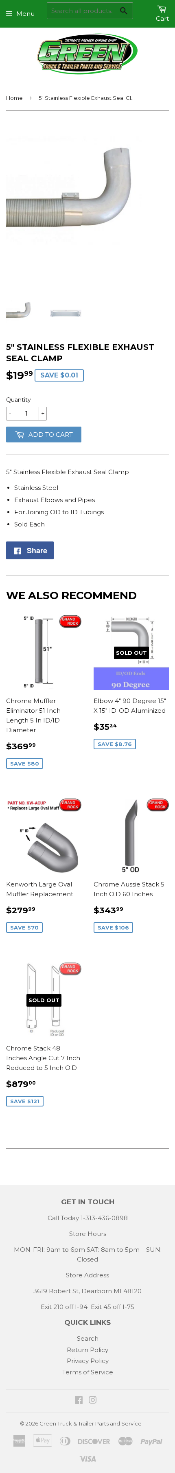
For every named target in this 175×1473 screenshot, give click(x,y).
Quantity (18, 399)
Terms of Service (87, 1372)
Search (87, 1338)
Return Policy (87, 1350)
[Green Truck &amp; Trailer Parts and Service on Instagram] (93, 1401)
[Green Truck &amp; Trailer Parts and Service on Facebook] (78, 1401)
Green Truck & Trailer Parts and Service (90, 1423)
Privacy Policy (88, 1361)
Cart (162, 18)
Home (14, 98)
